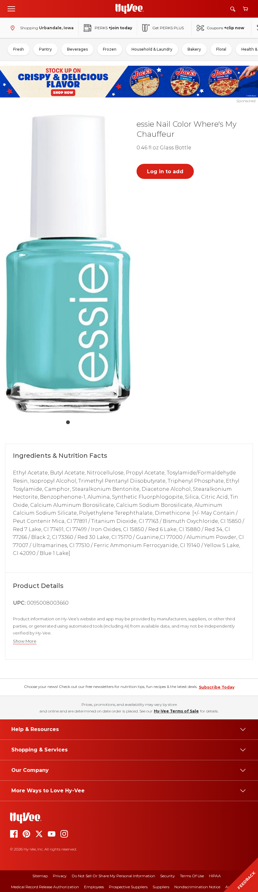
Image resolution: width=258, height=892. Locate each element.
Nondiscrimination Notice (197, 886)
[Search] (233, 8)
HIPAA (215, 875)
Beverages (77, 49)
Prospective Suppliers (128, 886)
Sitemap (40, 875)
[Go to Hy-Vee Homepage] (129, 9)
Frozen (109, 49)
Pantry (45, 49)
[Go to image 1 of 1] (68, 422)
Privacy (60, 875)
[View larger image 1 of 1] (68, 263)
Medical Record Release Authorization (45, 886)
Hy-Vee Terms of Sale (176, 711)
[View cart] (245, 9)
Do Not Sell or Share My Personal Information (113, 875)
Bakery (194, 49)
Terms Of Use (192, 875)
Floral (221, 49)
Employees (94, 886)
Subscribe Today (216, 687)
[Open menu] (11, 8)
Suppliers (161, 886)
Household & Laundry (152, 49)
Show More (24, 641)
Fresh (18, 49)
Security (167, 875)
